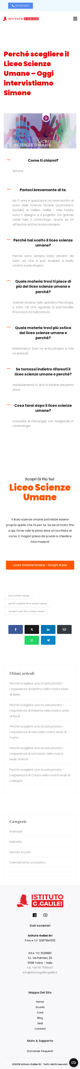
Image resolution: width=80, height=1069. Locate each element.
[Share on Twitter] (32, 629)
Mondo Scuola (20, 852)
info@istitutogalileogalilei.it (40, 972)
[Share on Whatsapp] (32, 640)
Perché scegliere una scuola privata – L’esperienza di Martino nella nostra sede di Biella (38, 689)
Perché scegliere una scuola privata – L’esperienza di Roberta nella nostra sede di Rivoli (39, 710)
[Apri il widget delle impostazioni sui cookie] (73, 1062)
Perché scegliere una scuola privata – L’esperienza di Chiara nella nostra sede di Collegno (39, 775)
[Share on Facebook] (15, 629)
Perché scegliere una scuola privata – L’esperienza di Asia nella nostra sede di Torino (37, 732)
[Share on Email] (64, 629)
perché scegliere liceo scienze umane (28, 603)
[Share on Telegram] (48, 640)
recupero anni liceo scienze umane (26, 611)
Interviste (14, 107)
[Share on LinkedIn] (48, 629)
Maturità (15, 842)
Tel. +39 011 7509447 (40, 967)
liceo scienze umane (19, 595)
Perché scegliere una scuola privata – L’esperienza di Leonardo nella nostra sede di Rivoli (36, 753)
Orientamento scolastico (36, 107)
